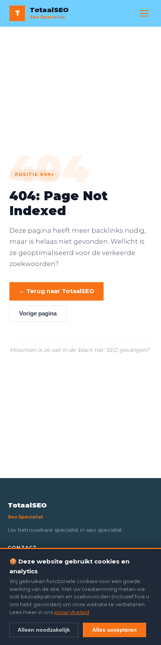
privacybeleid (71, 612)
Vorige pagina (38, 313)
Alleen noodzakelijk (44, 630)
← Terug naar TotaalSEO (56, 291)
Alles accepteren (114, 630)
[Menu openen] (144, 13)
